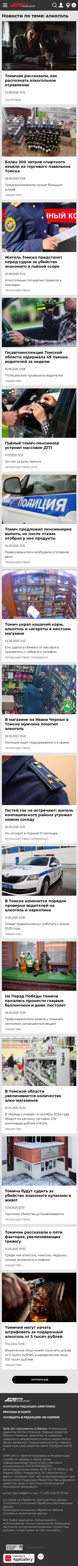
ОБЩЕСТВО (13, 195)
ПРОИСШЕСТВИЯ (17, 290)
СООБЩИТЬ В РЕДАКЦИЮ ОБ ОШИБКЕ (31, 1417)
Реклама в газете (17, 1412)
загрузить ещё (39, 1380)
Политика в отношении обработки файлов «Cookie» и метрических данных (33, 1511)
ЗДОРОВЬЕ (13, 100)
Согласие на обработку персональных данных (35, 1499)
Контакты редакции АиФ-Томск (29, 1406)
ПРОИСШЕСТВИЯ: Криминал (26, 657)
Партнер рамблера (36, 1547)
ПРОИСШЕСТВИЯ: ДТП (21, 467)
